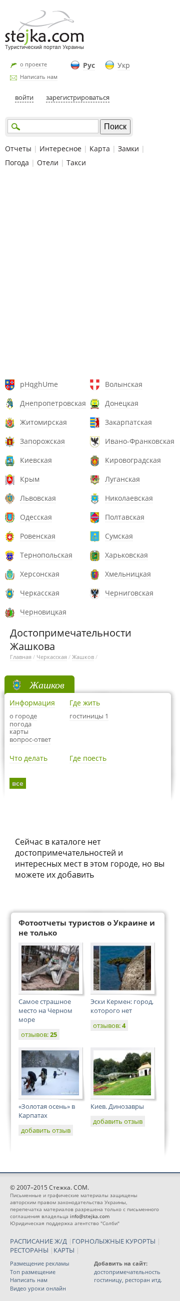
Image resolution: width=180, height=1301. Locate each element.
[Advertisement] (90, 274)
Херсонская (40, 574)
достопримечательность (127, 1272)
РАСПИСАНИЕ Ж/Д (38, 1241)
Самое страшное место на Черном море (45, 1010)
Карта (100, 148)
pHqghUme (39, 384)
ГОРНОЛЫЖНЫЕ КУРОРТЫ (114, 1241)
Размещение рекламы (39, 1263)
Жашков (83, 656)
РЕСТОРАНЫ (29, 1250)
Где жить (85, 702)
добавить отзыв (45, 1130)
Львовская (38, 498)
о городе (23, 715)
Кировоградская (133, 460)
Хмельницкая (128, 574)
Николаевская (129, 498)
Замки (128, 148)
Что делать (29, 758)
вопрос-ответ (30, 739)
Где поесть (88, 758)
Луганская (122, 479)
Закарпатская (128, 422)
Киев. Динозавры (117, 1106)
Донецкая (121, 403)
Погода (17, 162)
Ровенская (38, 536)
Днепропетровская (53, 403)
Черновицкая (43, 612)
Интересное (61, 148)
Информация (32, 702)
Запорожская (42, 441)
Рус (89, 65)
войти (24, 97)
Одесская (36, 517)
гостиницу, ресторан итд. (128, 1280)
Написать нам (39, 76)
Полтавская (124, 517)
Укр (124, 65)
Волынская (123, 384)
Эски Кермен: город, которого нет (122, 1006)
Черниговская (129, 593)
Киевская (36, 460)
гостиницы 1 (89, 715)
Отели (47, 162)
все (18, 783)
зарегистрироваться (78, 97)
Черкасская (40, 593)
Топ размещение (33, 1272)
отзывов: (39, 1034)
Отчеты (18, 148)
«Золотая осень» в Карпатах (46, 1111)
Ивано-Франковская (139, 441)
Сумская (119, 536)
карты (19, 731)
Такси (76, 162)
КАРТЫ (64, 1250)
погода (21, 723)
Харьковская (126, 555)
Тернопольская (46, 555)
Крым (30, 479)
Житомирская (43, 422)
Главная (21, 656)
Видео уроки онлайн (38, 1288)
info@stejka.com (90, 1216)
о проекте (33, 64)
